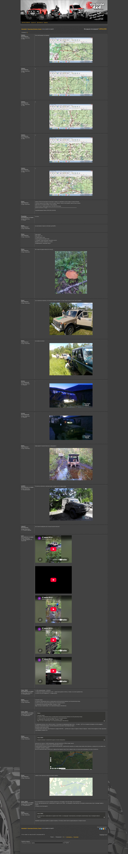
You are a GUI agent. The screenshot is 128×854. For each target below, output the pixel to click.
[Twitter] (102, 829)
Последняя (75, 836)
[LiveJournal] (105, 829)
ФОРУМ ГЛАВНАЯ (26, 22)
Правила (46, 22)
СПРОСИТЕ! (103, 29)
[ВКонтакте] (100, 829)
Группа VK (33, 22)
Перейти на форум (25, 841)
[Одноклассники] (104, 829)
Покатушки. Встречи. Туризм (34, 29)
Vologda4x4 (24, 29)
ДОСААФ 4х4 (40, 22)
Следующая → (69, 836)
